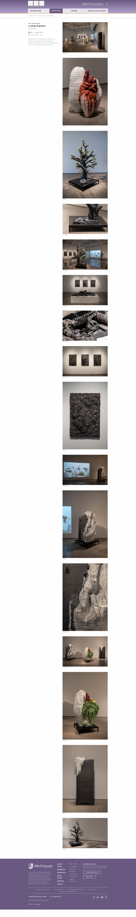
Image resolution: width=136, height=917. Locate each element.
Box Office (72, 869)
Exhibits (30, 15)
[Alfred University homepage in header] (92, 4)
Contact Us (72, 876)
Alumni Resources (92, 872)
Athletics (60, 881)
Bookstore (72, 871)
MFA (43, 15)
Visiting (74, 11)
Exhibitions (56, 11)
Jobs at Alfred (73, 864)
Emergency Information (43, 889)
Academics (61, 869)
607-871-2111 (57, 896)
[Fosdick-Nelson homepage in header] (38, 4)
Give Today (89, 876)
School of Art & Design (97, 11)
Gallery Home (35, 11)
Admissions (61, 872)
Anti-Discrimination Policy (76, 889)
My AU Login (73, 874)
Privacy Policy (59, 889)
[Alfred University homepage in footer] (40, 870)
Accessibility (92, 889)
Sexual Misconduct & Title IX (68, 891)
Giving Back (72, 866)
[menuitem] (35, 11)
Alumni (59, 884)
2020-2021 (37, 15)
